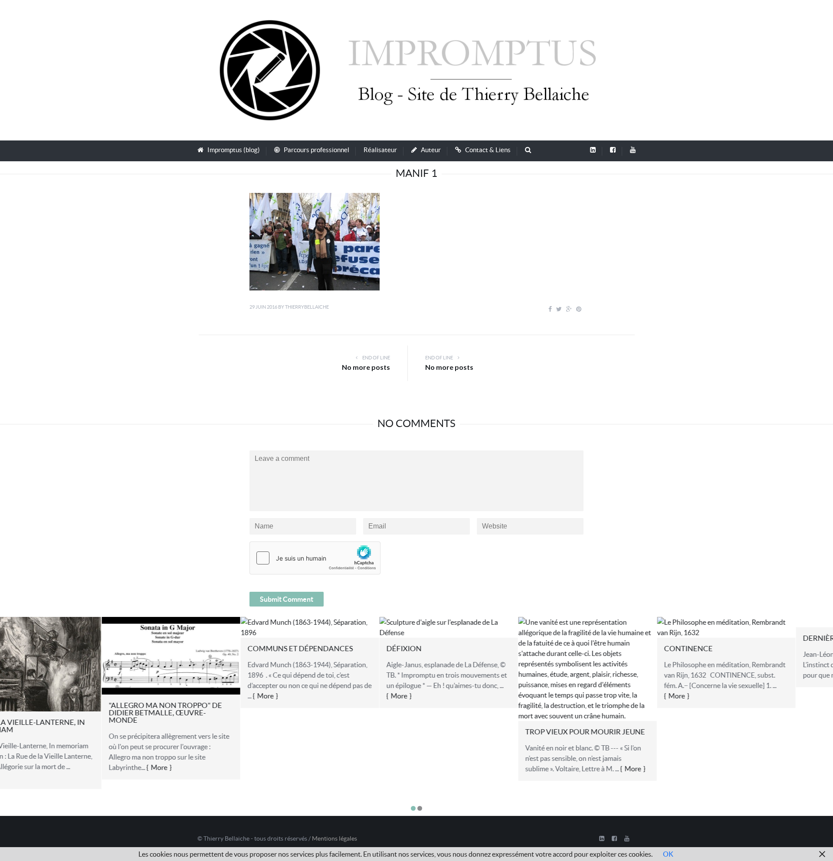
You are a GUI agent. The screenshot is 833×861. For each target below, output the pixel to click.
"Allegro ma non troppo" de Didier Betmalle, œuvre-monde (63, 712)
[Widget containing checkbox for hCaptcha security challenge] (314, 557)
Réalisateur (380, 149)
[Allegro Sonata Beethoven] (69, 655)
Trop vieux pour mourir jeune (483, 731)
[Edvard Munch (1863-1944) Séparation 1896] (208, 626)
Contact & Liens (488, 149)
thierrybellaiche (307, 307)
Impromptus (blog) (233, 149)
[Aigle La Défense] (347, 626)
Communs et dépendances (198, 648)
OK (668, 854)
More (57, 767)
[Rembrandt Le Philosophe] (624, 626)
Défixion (302, 648)
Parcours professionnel (316, 149)
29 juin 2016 (263, 307)
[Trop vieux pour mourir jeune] (485, 668)
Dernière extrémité (740, 638)
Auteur (431, 149)
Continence (586, 648)
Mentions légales (334, 838)
